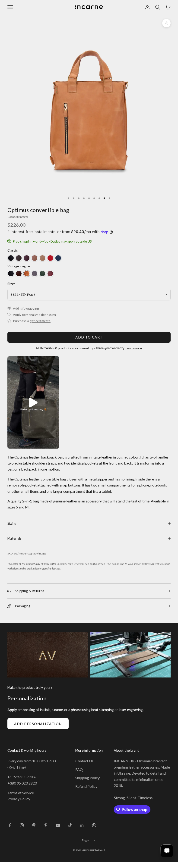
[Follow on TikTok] (70, 825)
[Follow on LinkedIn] (82, 825)
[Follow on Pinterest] (46, 825)
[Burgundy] (26, 258)
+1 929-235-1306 (21, 777)
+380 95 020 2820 (22, 783)
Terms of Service (20, 793)
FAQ (79, 769)
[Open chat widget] (166, 850)
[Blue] (58, 258)
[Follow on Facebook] (9, 825)
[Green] (42, 273)
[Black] (10, 258)
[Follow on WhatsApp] (94, 825)
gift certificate (40, 321)
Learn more (134, 348)
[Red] (50, 258)
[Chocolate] (18, 258)
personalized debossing (39, 315)
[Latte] (42, 258)
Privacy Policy (18, 799)
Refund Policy (86, 786)
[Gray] (34, 273)
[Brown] (18, 273)
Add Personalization (38, 724)
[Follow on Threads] (34, 825)
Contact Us (84, 761)
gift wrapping (29, 308)
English (86, 840)
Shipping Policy (87, 778)
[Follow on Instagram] (21, 825)
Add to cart (89, 337)
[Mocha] (34, 258)
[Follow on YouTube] (58, 825)
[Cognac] (26, 273)
